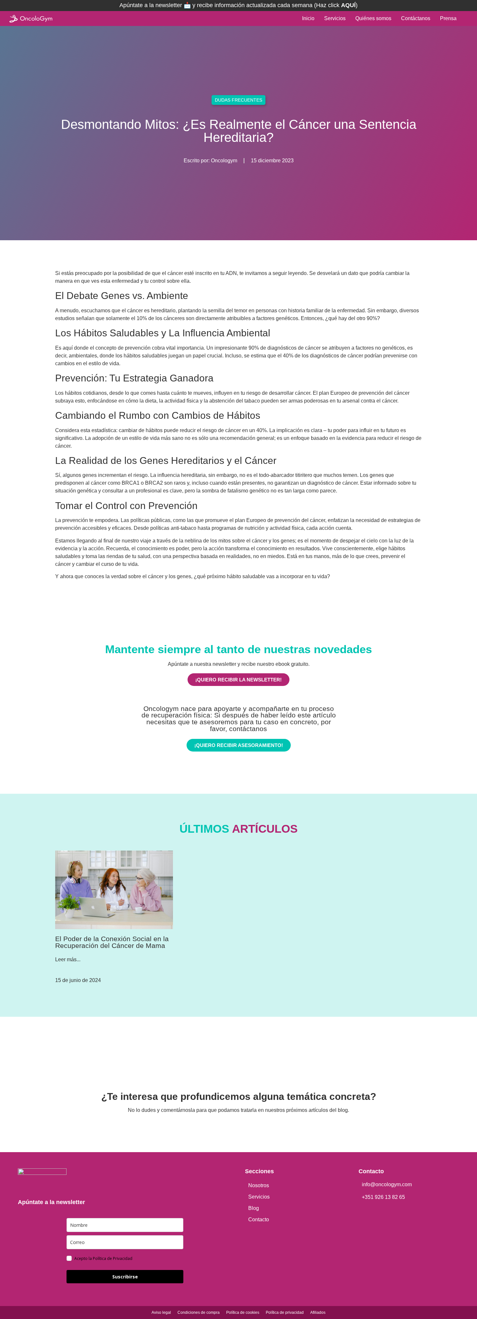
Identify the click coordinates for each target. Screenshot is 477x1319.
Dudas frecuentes (238, 100)
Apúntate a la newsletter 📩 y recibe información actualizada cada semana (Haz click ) (238, 5)
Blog (253, 1208)
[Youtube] (256, 1127)
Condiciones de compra (198, 1312)
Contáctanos (415, 18)
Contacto (258, 1219)
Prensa (448, 18)
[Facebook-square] (221, 1127)
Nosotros (258, 1185)
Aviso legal (161, 1312)
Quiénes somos (373, 18)
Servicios (335, 18)
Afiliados (317, 1312)
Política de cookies (242, 1312)
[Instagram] (238, 1127)
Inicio (308, 18)
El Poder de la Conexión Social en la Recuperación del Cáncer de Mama (112, 942)
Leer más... (67, 959)
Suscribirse (125, 1277)
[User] (466, 18)
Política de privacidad (285, 1312)
